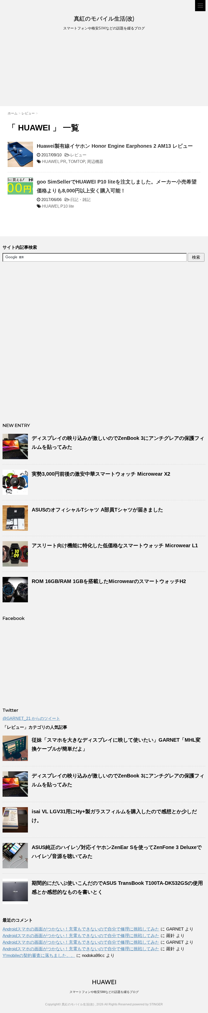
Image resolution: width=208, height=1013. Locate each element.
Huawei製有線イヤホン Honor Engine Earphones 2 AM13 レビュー (115, 146)
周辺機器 (95, 161)
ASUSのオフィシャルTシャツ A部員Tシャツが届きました (97, 509)
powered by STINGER (147, 1004)
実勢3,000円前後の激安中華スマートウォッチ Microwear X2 (101, 474)
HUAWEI (50, 161)
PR (63, 161)
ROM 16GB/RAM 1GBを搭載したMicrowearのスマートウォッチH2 (109, 581)
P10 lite (67, 206)
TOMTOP (76, 161)
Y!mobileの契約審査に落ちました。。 (39, 955)
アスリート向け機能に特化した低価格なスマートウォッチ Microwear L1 (115, 545)
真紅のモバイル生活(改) (104, 18)
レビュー (78, 155)
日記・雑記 (80, 199)
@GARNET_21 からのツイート (31, 718)
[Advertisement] (104, 69)
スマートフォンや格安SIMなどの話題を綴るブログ (104, 992)
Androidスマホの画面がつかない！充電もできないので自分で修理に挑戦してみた (81, 929)
